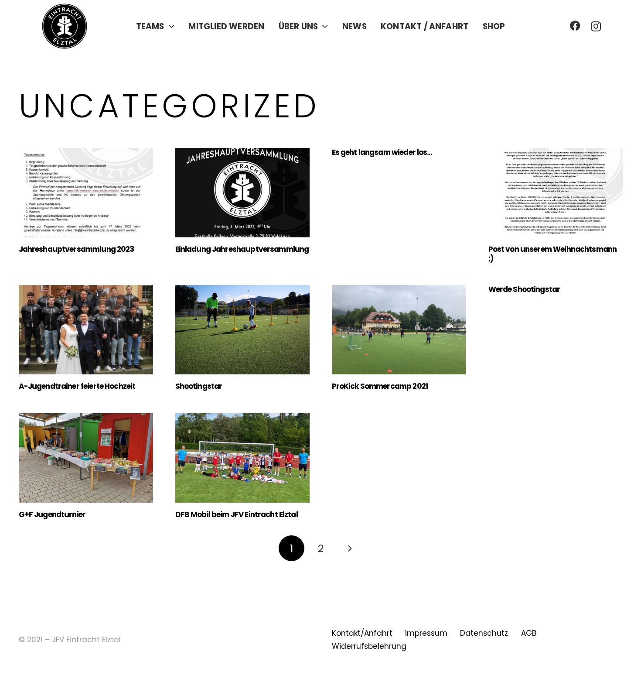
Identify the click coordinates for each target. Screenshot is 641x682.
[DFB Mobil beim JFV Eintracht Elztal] (242, 458)
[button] (171, 26)
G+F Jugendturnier (52, 514)
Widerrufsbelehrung (369, 646)
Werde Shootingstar (524, 289)
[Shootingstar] (242, 329)
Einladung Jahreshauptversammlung (242, 249)
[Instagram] (596, 26)
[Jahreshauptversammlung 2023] (86, 192)
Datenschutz (484, 633)
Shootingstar (198, 386)
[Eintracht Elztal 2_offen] (65, 26)
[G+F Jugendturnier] (86, 458)
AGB (528, 633)
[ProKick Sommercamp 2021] (399, 329)
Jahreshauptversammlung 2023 (76, 249)
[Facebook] (575, 26)
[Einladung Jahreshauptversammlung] (242, 192)
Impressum (426, 633)
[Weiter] (350, 548)
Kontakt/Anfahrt (362, 633)
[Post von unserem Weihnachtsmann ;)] (555, 192)
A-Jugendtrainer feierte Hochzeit (77, 386)
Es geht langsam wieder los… (382, 152)
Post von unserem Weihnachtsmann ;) (552, 253)
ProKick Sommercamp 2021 (380, 386)
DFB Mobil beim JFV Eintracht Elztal (236, 514)
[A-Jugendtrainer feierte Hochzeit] (86, 329)
